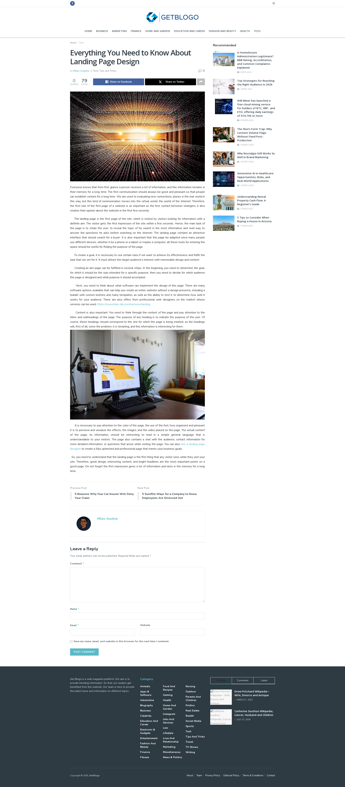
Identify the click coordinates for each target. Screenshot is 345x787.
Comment (77, 563)
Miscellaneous (171, 752)
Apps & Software (145, 693)
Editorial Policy (231, 775)
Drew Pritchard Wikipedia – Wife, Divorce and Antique (252, 693)
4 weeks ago (246, 120)
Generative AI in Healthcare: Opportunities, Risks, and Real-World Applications (255, 177)
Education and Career (189, 31)
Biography (146, 705)
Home (88, 31)
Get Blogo (94, 775)
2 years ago (246, 209)
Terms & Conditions (253, 775)
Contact (271, 775)
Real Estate (192, 710)
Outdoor (191, 691)
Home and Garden (157, 31)
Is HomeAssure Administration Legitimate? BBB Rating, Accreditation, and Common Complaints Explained (255, 60)
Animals (145, 686)
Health (245, 31)
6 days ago (245, 72)
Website (145, 625)
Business (102, 31)
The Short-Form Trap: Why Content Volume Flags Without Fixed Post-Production (254, 134)
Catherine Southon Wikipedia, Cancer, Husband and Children (253, 713)
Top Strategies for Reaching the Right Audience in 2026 (256, 82)
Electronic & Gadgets (147, 731)
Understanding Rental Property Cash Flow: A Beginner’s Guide (251, 200)
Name (74, 609)
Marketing (119, 31)
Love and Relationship (171, 740)
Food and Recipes (169, 688)
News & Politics (172, 757)
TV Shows (192, 747)
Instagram (169, 714)
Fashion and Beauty (222, 31)
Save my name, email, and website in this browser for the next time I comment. (121, 641)
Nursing (190, 686)
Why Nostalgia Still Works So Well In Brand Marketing (256, 155)
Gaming (167, 695)
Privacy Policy (212, 775)
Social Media (193, 721)
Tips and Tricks (107, 71)
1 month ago (246, 145)
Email (74, 625)
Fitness (144, 757)
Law (165, 728)
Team (199, 775)
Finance (136, 31)
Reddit (190, 716)
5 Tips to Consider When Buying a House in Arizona (254, 219)
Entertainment (148, 738)
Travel (189, 742)
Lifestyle (168, 733)
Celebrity (145, 716)
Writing (190, 752)
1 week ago (245, 89)
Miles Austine (81, 71)
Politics (190, 705)
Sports (190, 726)
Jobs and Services (168, 721)
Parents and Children (193, 698)
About (190, 775)
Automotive (147, 700)
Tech (257, 31)
